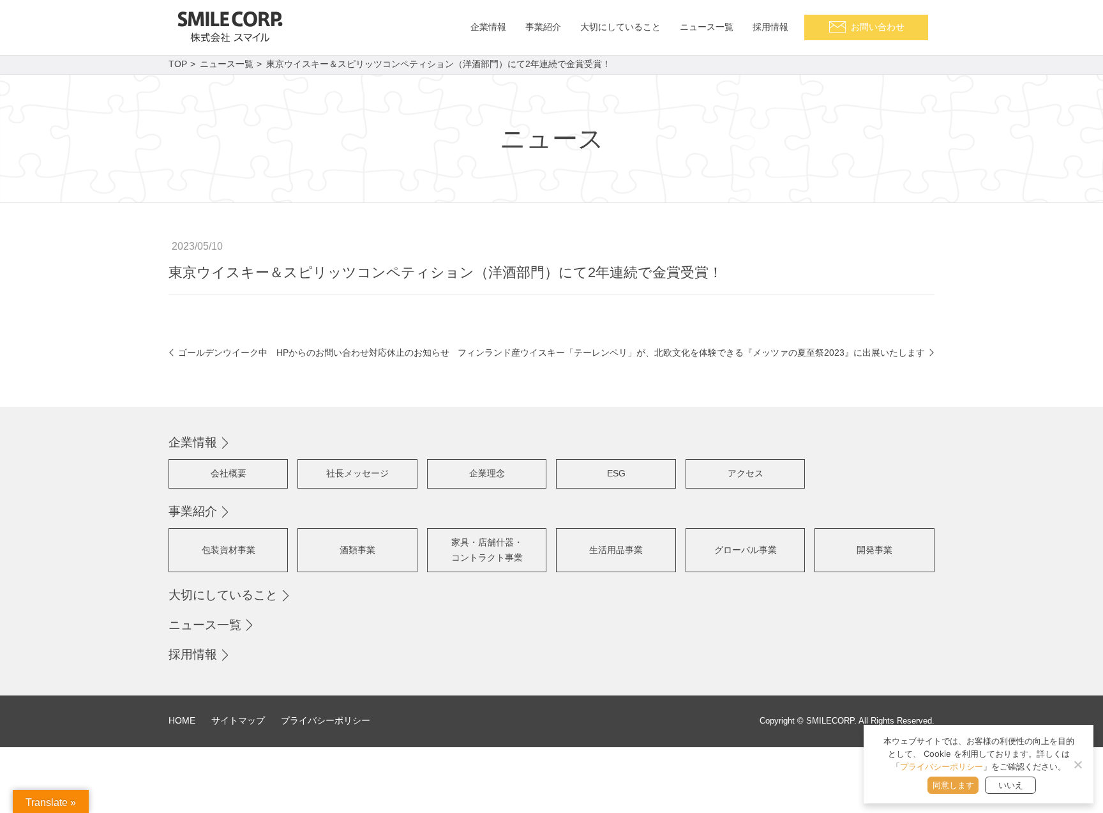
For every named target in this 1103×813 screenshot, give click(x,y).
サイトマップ (238, 720)
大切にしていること (223, 595)
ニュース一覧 (226, 64)
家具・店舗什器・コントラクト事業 (487, 550)
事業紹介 (193, 511)
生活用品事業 (616, 550)
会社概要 (228, 473)
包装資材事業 (228, 550)
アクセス (745, 473)
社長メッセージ (357, 473)
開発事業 (874, 550)
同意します (953, 785)
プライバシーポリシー (325, 720)
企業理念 (487, 473)
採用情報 (193, 654)
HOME (182, 720)
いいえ (1010, 785)
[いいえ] (1077, 764)
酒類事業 (357, 550)
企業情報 (193, 442)
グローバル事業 (745, 550)
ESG (616, 473)
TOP (178, 64)
